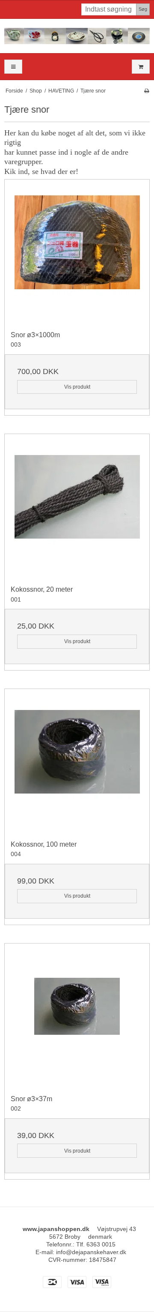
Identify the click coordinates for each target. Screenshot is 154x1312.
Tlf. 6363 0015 (96, 1244)
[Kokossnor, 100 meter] (77, 761)
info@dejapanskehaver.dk (91, 1252)
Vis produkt (77, 387)
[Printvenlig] (146, 91)
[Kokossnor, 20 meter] (77, 506)
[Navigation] (13, 67)
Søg (143, 9)
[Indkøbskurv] (141, 67)
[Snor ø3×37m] (77, 1016)
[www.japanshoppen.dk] (77, 36)
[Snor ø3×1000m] (77, 252)
